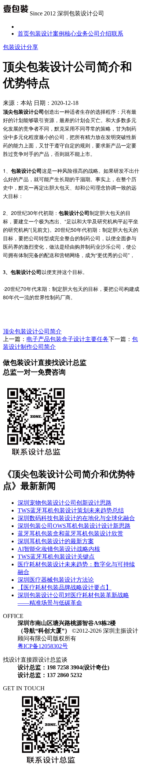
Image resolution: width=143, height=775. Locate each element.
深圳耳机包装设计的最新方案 (56, 541)
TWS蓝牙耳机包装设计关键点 (56, 556)
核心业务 (76, 33)
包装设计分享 (20, 47)
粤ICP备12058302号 (43, 646)
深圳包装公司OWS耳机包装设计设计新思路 (74, 526)
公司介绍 (99, 33)
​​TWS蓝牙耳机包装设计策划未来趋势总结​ (71, 510)
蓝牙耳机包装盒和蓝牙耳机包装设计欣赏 (70, 533)
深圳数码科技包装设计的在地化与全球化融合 (76, 518)
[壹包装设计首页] (15, 13)
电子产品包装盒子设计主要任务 (67, 339)
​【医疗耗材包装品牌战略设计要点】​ (64, 587)
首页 (23, 33)
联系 (117, 33)
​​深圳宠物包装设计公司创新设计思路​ (64, 503)
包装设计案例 (47, 33)
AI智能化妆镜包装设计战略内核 (59, 549)
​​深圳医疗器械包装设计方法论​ (56, 580)
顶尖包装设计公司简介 (32, 331)
